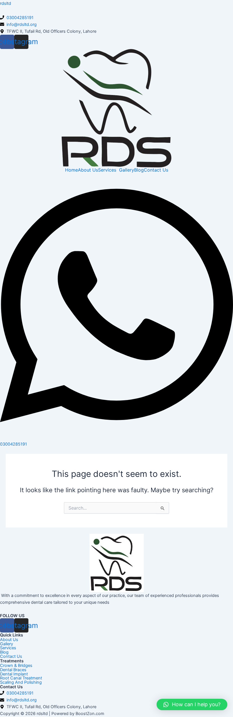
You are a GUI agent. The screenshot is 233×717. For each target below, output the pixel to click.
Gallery (126, 170)
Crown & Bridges (16, 666)
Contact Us (156, 170)
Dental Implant (14, 674)
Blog (139, 170)
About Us (88, 170)
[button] (192, 704)
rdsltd (5, 3)
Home (71, 170)
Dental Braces (13, 670)
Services (107, 170)
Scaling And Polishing (21, 682)
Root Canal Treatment (21, 678)
